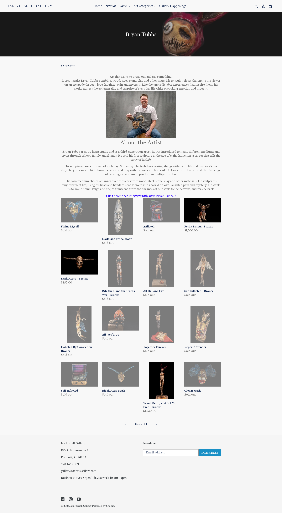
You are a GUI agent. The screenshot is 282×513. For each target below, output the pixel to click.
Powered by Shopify (103, 505)
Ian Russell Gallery (30, 6)
